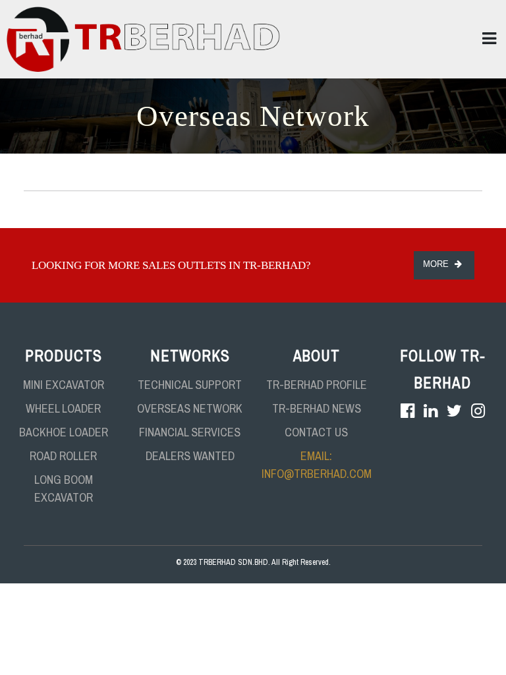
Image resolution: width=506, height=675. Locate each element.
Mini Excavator (63, 384)
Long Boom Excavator (63, 488)
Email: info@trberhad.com (317, 465)
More (437, 264)
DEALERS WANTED (190, 456)
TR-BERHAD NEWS (316, 408)
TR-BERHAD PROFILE (316, 384)
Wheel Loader (63, 408)
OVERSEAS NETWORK (189, 408)
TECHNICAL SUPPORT (190, 384)
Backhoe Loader (63, 432)
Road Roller (63, 456)
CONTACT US (316, 432)
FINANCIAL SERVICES (189, 432)
